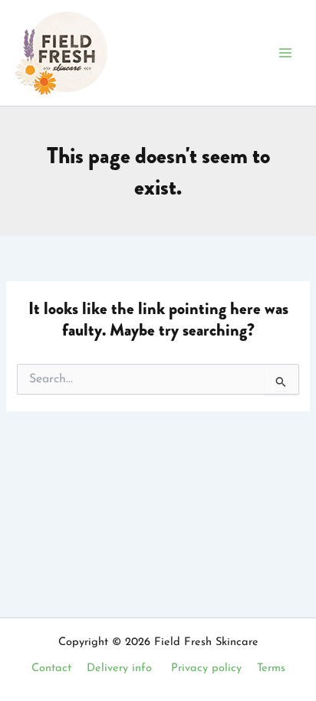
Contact (51, 668)
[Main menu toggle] (285, 53)
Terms (271, 668)
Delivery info (119, 668)
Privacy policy (206, 668)
